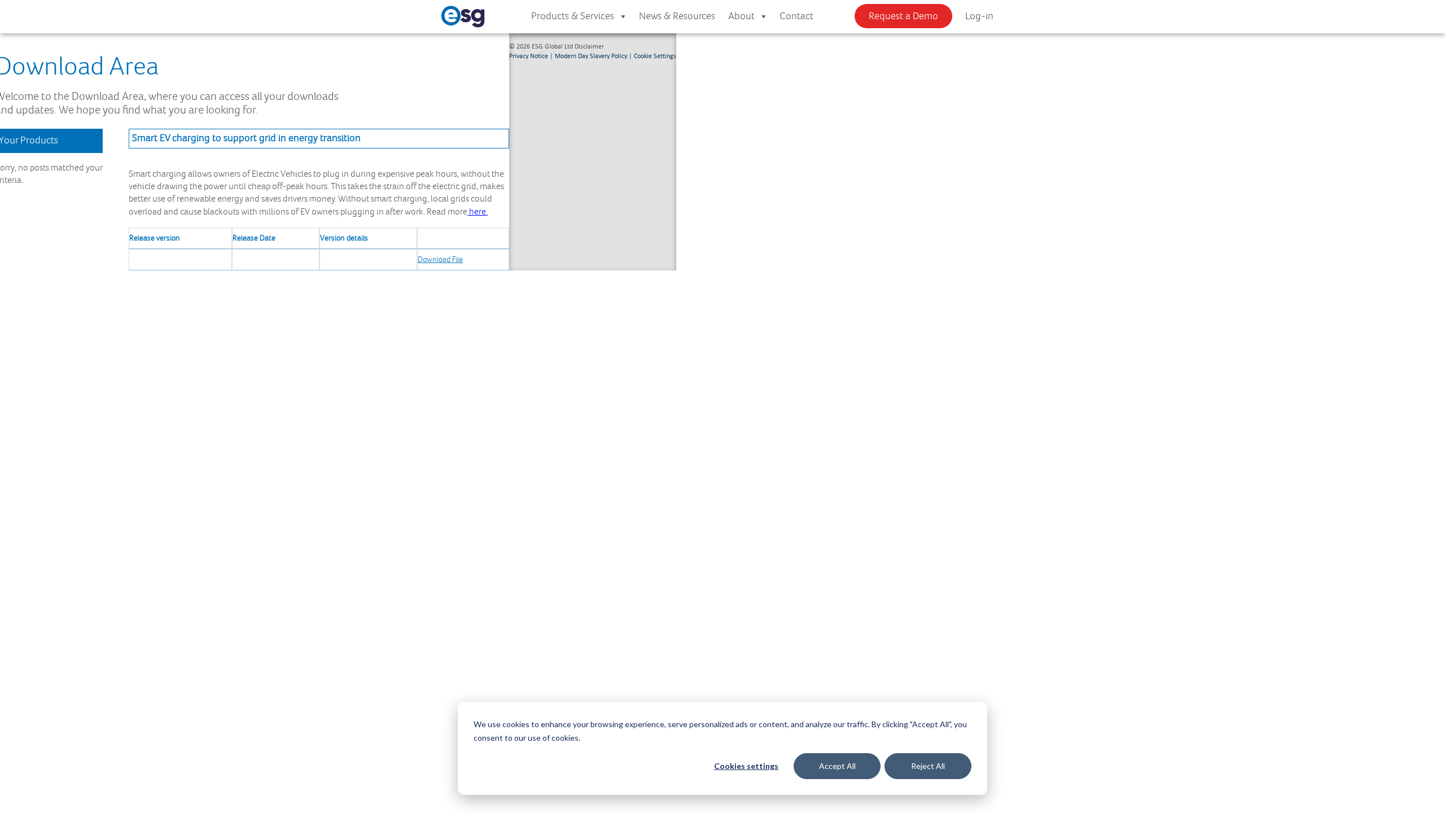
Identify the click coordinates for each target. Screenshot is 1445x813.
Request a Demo (903, 16)
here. (477, 212)
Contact (796, 16)
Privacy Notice (528, 55)
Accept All (837, 766)
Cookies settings (746, 766)
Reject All (928, 766)
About (741, 16)
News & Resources (677, 16)
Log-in (979, 16)
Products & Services (572, 16)
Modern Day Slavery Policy (591, 55)
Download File (440, 260)
